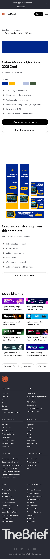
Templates (6, 30)
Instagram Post (10, 366)
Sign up (39, 14)
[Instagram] (28, 549)
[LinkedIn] (22, 549)
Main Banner (43, 366)
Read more (21, 6)
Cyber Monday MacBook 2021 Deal (18, 33)
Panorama (27, 366)
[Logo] (5, 379)
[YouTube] (34, 549)
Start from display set (25, 130)
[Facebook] (15, 549)
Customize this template (25, 122)
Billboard (17, 30)
